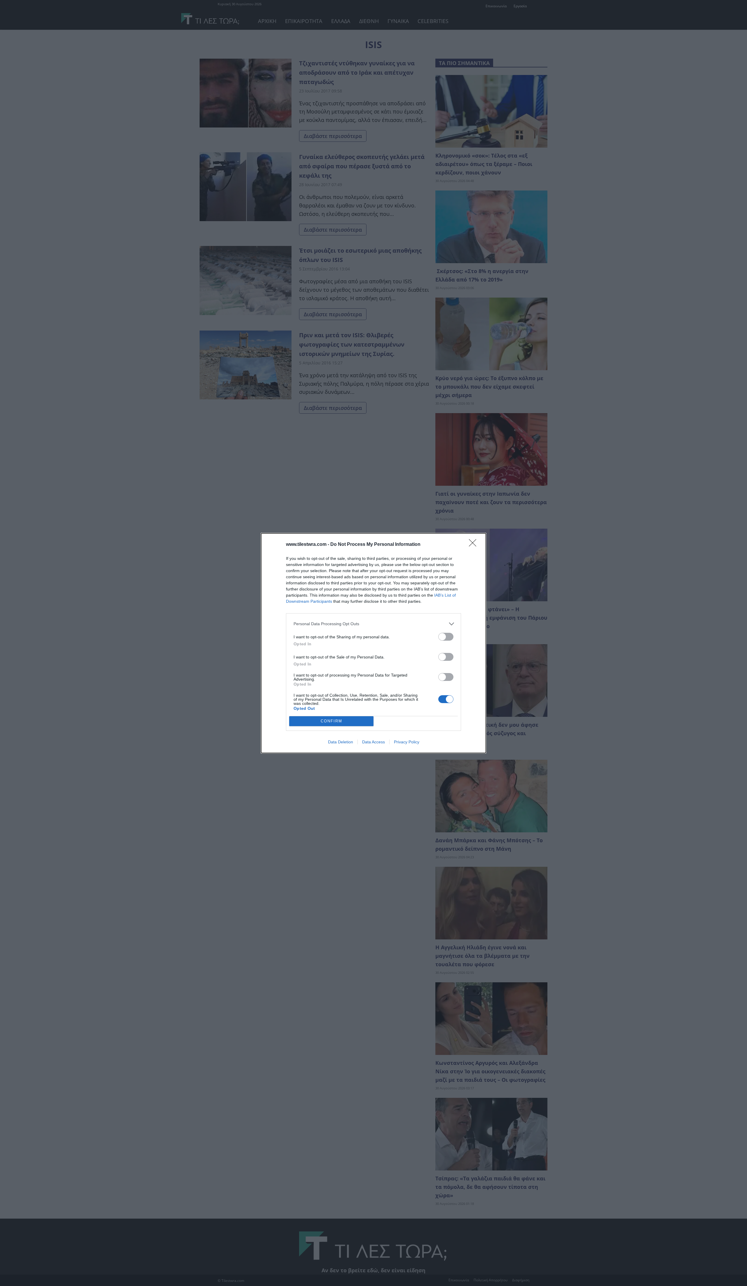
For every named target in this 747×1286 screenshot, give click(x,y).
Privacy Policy (406, 742)
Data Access (373, 742)
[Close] (474, 544)
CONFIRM (331, 721)
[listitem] (373, 624)
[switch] (445, 637)
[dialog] (373, 643)
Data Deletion (340, 742)
